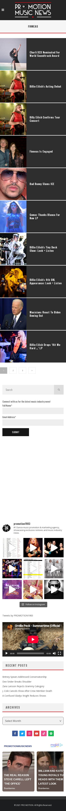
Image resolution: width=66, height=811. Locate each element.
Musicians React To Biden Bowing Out (45, 314)
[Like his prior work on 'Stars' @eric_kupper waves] (33, 589)
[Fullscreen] (59, 653)
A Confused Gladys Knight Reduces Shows (24, 695)
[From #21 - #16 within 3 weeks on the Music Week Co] (33, 568)
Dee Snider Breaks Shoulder (16, 681)
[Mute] (54, 653)
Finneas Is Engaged (41, 151)
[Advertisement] (33, 474)
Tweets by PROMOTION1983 (17, 615)
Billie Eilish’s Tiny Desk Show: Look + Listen (43, 249)
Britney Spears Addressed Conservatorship (24, 676)
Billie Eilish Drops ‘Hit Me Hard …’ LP (45, 346)
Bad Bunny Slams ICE (42, 184)
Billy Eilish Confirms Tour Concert (45, 119)
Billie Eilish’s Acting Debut (45, 86)
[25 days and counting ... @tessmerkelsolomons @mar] (54, 568)
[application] (33, 639)
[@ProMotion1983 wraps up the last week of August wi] (12, 568)
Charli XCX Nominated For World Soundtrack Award (45, 54)
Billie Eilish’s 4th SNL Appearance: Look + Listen (46, 281)
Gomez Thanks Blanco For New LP (45, 216)
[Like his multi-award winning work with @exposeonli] (54, 547)
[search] (59, 390)
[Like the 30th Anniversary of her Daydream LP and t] (12, 589)
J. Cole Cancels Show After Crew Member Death (27, 690)
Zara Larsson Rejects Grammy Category (23, 686)
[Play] (6, 653)
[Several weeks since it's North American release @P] (33, 547)
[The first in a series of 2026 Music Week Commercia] (12, 547)
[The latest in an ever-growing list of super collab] (54, 589)
